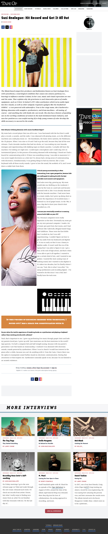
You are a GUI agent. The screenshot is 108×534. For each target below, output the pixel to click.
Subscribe (90, 8)
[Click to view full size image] (36, 62)
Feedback (58, 529)
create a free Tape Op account (37, 368)
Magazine (81, 8)
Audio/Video (47, 8)
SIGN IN (97, 3)
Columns (56, 8)
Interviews (18, 8)
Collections (64, 8)
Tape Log (73, 8)
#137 (87, 487)
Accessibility (76, 529)
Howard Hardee (7, 22)
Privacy (50, 529)
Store (43, 529)
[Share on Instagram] (11, 27)
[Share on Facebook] (3, 27)
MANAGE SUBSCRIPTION (86, 3)
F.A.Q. (84, 529)
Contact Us (92, 529)
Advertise (27, 529)
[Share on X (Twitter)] (7, 27)
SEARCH (104, 3)
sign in (54, 368)
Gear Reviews (28, 8)
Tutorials (38, 8)
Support (66, 529)
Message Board (57, 525)
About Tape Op (17, 529)
